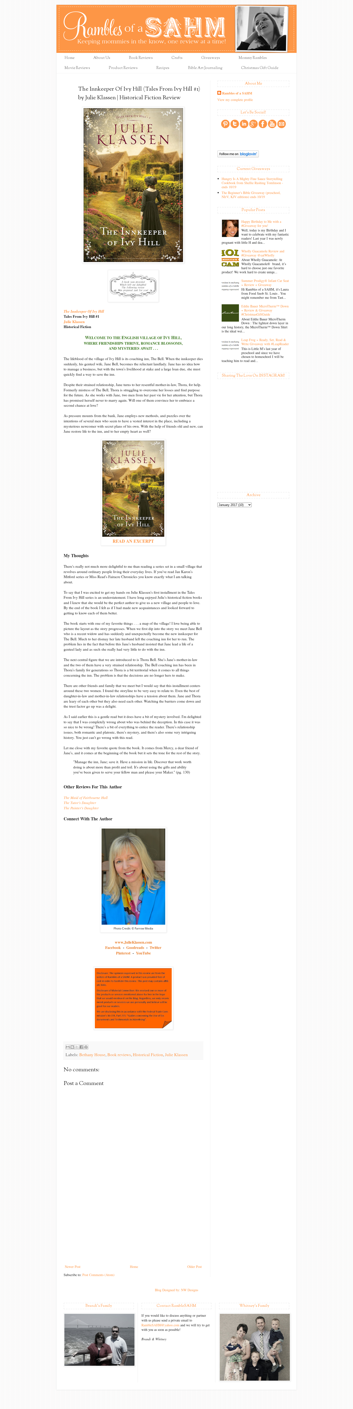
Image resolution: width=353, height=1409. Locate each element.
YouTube (143, 953)
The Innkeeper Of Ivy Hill (84, 311)
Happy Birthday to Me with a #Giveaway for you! (261, 223)
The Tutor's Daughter (80, 802)
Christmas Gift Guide (259, 68)
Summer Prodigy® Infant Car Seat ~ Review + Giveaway (265, 282)
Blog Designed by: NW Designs (176, 1290)
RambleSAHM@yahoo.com (160, 1325)
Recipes (162, 68)
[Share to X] (76, 1047)
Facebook (113, 947)
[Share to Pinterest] (86, 1047)
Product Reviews (123, 68)
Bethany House (92, 1054)
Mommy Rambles (253, 58)
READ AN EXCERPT (133, 541)
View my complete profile (235, 99)
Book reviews (119, 1054)
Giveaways (210, 58)
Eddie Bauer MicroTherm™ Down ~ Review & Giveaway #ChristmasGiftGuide (265, 310)
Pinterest (123, 953)
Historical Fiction (148, 1054)
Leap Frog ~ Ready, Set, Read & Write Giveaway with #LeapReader (265, 341)
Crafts (177, 58)
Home (69, 58)
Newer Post (72, 1266)
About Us (101, 58)
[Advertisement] (133, 1227)
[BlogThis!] (72, 1047)
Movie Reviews (77, 68)
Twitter (155, 947)
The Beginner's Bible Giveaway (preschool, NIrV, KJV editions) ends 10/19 (251, 194)
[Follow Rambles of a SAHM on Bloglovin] (238, 156)
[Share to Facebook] (81, 1047)
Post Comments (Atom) (98, 1274)
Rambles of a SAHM (237, 93)
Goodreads (135, 947)
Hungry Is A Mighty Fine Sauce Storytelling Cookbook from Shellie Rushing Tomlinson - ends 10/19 (252, 182)
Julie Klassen (74, 321)
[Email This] (67, 1047)
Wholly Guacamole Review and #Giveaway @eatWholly (262, 253)
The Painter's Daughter (81, 807)
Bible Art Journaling (205, 68)
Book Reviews (141, 58)
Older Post (194, 1266)
